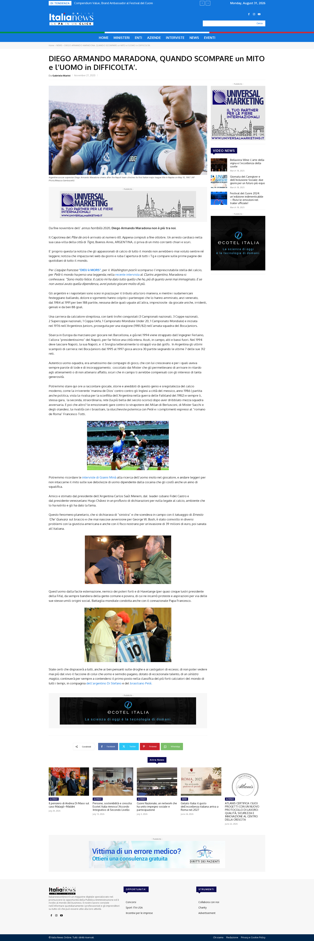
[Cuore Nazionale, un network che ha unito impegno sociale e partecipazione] (157, 781)
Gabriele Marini (61, 75)
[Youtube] (259, 14)
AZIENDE (54, 799)
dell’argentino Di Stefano (104, 683)
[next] (208, 3)
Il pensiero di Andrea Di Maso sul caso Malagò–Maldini (69, 805)
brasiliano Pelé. (141, 683)
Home (51, 45)
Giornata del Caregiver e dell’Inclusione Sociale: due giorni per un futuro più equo (247, 180)
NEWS (59, 45)
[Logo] (80, 19)
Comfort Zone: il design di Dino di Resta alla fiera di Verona (112, 3)
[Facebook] (248, 14)
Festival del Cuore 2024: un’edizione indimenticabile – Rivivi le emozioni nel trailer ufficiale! (246, 198)
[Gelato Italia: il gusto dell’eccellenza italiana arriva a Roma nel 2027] (201, 781)
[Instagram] (254, 14)
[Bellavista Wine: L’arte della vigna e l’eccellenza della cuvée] (219, 164)
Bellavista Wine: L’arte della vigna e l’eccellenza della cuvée (247, 163)
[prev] (202, 3)
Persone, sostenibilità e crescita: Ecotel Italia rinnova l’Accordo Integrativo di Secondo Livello (112, 807)
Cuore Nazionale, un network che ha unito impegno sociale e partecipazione (157, 807)
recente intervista (127, 274)
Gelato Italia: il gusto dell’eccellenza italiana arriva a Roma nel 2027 (199, 807)
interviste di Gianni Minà (99, 477)
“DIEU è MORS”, (90, 270)
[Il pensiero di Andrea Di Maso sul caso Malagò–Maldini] (69, 781)
